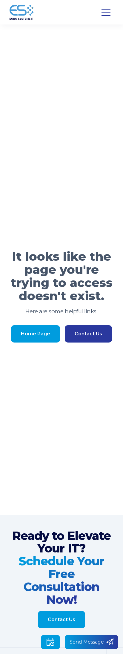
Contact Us (88, 334)
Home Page (35, 334)
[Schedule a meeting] (50, 642)
